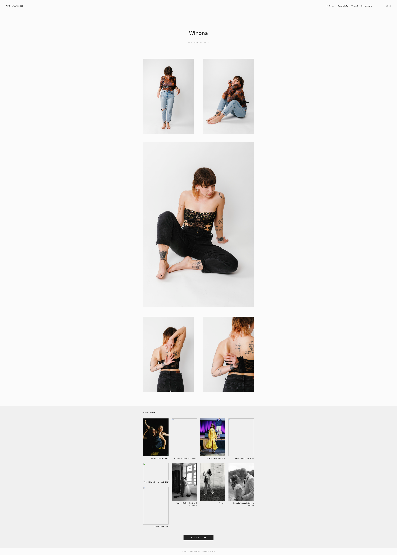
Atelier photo (342, 5)
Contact (354, 5)
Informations (366, 5)
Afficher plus (198, 538)
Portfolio (330, 5)
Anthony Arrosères (194, 552)
